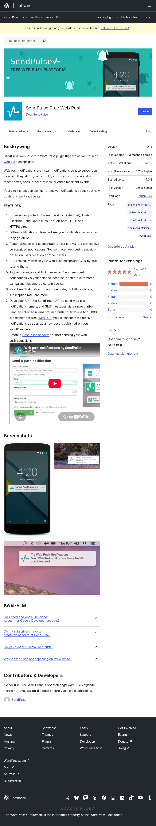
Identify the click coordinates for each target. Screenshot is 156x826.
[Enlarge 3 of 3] (95, 546)
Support (85, 734)
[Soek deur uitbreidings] (44, 41)
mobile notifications (140, 212)
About (8, 728)
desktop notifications (139, 204)
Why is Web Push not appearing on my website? (38, 659)
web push (10, 162)
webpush (145, 235)
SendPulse (40, 114)
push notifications (141, 220)
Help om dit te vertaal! (115, 28)
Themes (47, 734)
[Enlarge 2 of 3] (95, 447)
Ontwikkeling (98, 131)
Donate (125, 741)
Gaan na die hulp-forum (124, 353)
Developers (88, 741)
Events (123, 734)
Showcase (49, 728)
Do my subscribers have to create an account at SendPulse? (27, 633)
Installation (72, 131)
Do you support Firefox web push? (28, 647)
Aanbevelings (46, 131)
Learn (84, 728)
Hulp (149, 131)
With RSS (45, 318)
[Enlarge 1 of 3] (45, 447)
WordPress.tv (91, 748)
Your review (116, 317)
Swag (124, 748)
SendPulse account (35, 335)
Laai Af (145, 111)
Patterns (48, 748)
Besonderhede (18, 131)
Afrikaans (19, 798)
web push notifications (140, 228)
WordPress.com (17, 761)
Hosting (9, 741)
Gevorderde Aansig (121, 246)
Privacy (9, 748)
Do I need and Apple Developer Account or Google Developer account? (31, 618)
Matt (9, 767)
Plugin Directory (14, 17)
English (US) (144, 195)
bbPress (11, 774)
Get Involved (127, 728)
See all (147, 317)
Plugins (47, 741)
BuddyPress (14, 781)
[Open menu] (150, 5)
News (8, 734)
